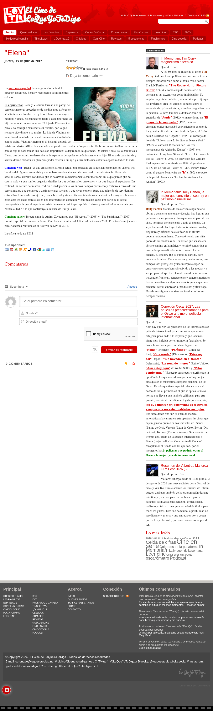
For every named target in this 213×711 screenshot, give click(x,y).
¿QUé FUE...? (39, 609)
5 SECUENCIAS (40, 622)
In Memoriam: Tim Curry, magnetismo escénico (179, 60)
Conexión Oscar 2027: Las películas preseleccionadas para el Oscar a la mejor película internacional (185, 312)
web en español (20, 88)
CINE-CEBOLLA (40, 629)
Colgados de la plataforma (179, 547)
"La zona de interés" (175, 363)
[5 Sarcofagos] (81, 68)
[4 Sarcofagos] (77, 68)
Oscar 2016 (173, 554)
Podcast (178, 558)
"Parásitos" (179, 349)
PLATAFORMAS (11, 612)
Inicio (123, 15)
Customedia (204, 685)
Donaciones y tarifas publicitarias (166, 15)
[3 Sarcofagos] (74, 68)
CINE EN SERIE (11, 609)
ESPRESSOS (10, 602)
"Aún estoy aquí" (158, 368)
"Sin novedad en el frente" (182, 358)
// (198, 15)
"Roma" (151, 349)
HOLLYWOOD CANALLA (45, 602)
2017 (154, 538)
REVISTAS (37, 619)
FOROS (72, 606)
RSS (203, 15)
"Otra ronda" (162, 354)
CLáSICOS (38, 612)
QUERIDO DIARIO (13, 596)
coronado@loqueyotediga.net (34, 661)
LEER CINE (9, 616)
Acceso (132, 286)
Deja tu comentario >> (86, 75)
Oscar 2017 (186, 555)
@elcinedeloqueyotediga (21, 666)
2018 (160, 538)
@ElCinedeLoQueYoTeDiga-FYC (76, 666)
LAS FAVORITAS (11, 599)
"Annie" (166, 117)
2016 (149, 538)
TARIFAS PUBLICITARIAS (81, 602)
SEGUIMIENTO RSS (113, 596)
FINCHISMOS (39, 626)
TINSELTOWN (39, 606)
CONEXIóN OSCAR (13, 606)
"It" (184, 172)
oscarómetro (157, 558)
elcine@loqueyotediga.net (75, 661)
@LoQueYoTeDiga (122, 661)
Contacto (192, 15)
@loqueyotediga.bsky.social (168, 661)
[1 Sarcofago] (67, 68)
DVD (34, 599)
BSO (195, 538)
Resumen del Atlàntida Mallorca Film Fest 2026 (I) (184, 467)
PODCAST (37, 632)
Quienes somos (138, 15)
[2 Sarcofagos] (71, 68)
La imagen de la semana (185, 550)
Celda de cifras (161, 542)
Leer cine (156, 554)
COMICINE (38, 616)
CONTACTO (74, 609)
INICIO (71, 596)
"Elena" (17, 52)
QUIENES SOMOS (77, 599)
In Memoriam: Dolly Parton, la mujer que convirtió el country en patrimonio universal (185, 195)
